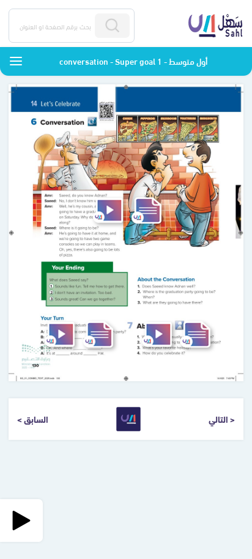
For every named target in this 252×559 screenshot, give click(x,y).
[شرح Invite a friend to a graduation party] (59, 334)
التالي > (222, 418)
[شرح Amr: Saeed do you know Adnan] (108, 210)
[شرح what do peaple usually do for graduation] (157, 334)
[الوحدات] (16, 61)
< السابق (32, 418)
